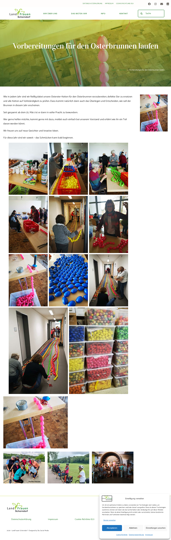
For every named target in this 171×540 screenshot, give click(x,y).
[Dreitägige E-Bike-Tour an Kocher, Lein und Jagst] (24, 467)
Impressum (149, 534)
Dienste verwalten (109, 520)
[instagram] (155, 4)
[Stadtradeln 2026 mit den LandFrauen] (68, 467)
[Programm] (168, 4)
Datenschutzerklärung (136, 534)
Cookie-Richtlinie (121, 534)
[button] (5, 468)
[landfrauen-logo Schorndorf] (17, 504)
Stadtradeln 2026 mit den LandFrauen (68, 463)
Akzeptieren (112, 528)
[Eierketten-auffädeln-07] (154, 96)
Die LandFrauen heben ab (112, 465)
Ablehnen (133, 528)
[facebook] (149, 4)
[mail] (161, 4)
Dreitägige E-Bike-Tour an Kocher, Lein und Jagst (24, 463)
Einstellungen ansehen (156, 528)
